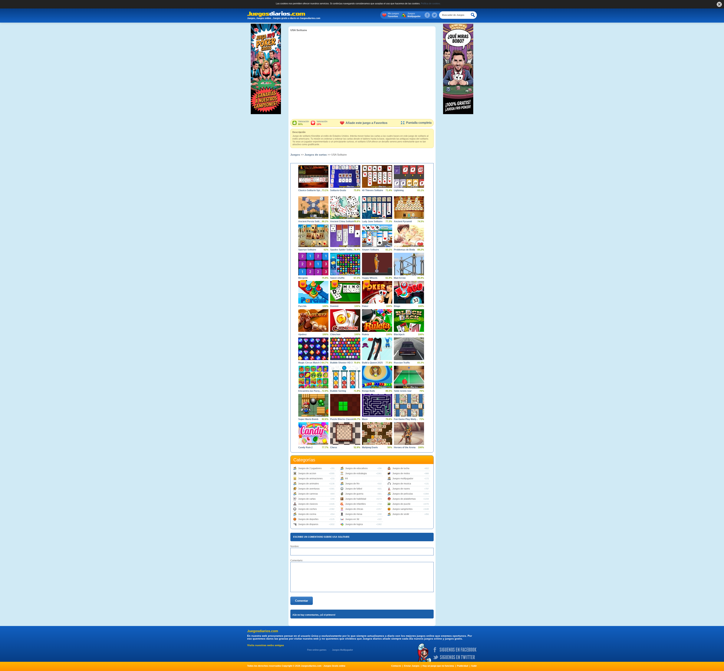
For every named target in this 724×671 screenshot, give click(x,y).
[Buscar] (473, 15)
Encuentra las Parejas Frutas (310, 391)
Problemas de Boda (404, 249)
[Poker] (377, 292)
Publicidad (462, 666)
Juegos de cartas (315, 154)
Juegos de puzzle (401, 504)
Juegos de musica (401, 483)
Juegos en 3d (352, 519)
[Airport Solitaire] (377, 235)
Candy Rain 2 (305, 447)
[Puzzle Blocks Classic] (345, 405)
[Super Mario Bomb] (313, 405)
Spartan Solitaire (307, 249)
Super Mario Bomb (308, 419)
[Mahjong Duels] (377, 433)
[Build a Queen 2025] (377, 348)
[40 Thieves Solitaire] (377, 176)
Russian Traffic (402, 362)
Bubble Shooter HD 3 (341, 362)
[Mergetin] (313, 264)
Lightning (399, 190)
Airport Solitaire (370, 249)
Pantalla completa (419, 122)
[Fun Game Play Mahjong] (409, 405)
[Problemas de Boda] (409, 235)
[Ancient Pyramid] (409, 207)
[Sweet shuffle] (345, 264)
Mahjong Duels (370, 447)
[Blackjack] (409, 320)
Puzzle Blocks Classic (342, 419)
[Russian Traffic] (409, 348)
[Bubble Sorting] (345, 377)
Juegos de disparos (308, 524)
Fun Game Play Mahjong (406, 419)
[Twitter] (434, 15)
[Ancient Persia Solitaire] (313, 207)
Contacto (396, 666)
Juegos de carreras (308, 493)
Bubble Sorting (338, 391)
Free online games (316, 650)
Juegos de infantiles (355, 504)
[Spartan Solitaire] (313, 235)
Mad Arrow (400, 278)
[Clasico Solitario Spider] (313, 176)
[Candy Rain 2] (313, 433)
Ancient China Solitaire (342, 221)
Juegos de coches (307, 509)
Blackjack (399, 334)
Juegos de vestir (400, 514)
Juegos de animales (308, 483)
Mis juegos (393, 15)
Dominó (334, 306)
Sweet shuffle (337, 278)
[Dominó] (345, 292)
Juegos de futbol (353, 488)
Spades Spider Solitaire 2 (342, 249)
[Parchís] (313, 292)
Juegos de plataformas (404, 499)
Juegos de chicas (354, 509)
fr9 (346, 478)
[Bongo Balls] (377, 377)
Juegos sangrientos (402, 509)
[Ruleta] (377, 320)
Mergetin (303, 278)
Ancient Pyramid (403, 221)
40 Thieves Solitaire (372, 190)
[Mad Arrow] (409, 264)
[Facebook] (427, 15)
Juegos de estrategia (356, 473)
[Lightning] (409, 176)
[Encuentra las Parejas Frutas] (313, 377)
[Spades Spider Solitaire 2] (345, 235)
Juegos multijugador (402, 478)
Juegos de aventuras (309, 488)
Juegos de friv (352, 483)
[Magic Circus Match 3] (313, 348)
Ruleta (365, 334)
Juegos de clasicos (308, 504)
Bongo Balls (368, 391)
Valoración (303, 123)
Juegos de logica (354, 524)
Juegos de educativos (356, 468)
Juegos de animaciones (310, 478)
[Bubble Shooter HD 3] (345, 348)
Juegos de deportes (308, 519)
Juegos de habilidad (355, 499)
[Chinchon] (345, 320)
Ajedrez (302, 334)
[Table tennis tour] (409, 377)
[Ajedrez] (313, 320)
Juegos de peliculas (402, 493)
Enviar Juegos (412, 666)
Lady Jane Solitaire (372, 221)
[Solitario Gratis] (345, 176)
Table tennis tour (403, 391)
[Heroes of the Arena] (409, 433)
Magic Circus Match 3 (309, 362)
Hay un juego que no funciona (438, 666)
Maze (365, 419)
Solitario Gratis (338, 190)
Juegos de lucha (400, 468)
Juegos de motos (401, 473)
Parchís (302, 306)
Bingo (397, 306)
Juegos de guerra (354, 493)
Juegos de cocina (307, 514)
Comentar (301, 600)
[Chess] (345, 433)
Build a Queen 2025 (372, 362)
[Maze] (377, 405)
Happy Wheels (369, 278)
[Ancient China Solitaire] (345, 207)
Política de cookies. (431, 3)
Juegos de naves (401, 488)
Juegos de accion (307, 473)
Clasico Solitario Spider (310, 190)
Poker (365, 306)
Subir (474, 666)
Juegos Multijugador (342, 650)
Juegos (414, 15)
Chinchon (335, 334)
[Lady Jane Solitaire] (377, 207)
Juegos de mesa (353, 514)
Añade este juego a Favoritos (366, 122)
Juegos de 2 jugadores (310, 468)
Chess (333, 447)
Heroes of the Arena (405, 447)
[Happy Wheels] (377, 264)
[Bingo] (409, 292)
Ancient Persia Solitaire (310, 221)
